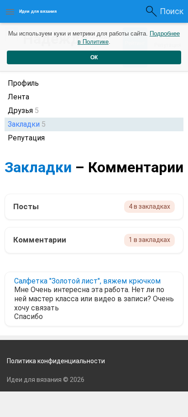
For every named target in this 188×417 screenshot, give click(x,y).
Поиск (171, 11)
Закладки (38, 167)
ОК (94, 57)
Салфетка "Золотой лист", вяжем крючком (87, 281)
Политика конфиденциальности (56, 361)
